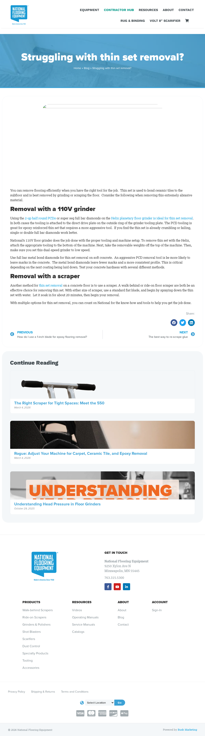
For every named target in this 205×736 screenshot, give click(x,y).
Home (77, 68)
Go (120, 703)
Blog (86, 68)
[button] (174, 322)
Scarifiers (28, 639)
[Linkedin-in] (126, 586)
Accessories (30, 668)
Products (31, 602)
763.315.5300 (114, 577)
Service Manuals (83, 625)
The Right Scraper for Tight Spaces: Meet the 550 (59, 403)
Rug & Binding (133, 21)
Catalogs (78, 632)
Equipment (89, 10)
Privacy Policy (16, 691)
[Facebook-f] (108, 586)
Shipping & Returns (43, 691)
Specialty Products (35, 653)
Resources (148, 10)
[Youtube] (117, 586)
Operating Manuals (85, 617)
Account (160, 602)
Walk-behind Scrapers (37, 610)
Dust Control (31, 646)
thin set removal (50, 285)
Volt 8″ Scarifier (165, 21)
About (168, 10)
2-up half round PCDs (40, 218)
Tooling (27, 661)
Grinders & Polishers (36, 625)
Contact (186, 10)
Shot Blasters (31, 632)
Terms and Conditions (74, 691)
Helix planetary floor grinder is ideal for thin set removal (152, 218)
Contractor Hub (119, 10)
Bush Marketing (187, 729)
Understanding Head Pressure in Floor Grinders (57, 504)
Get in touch (116, 552)
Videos (77, 610)
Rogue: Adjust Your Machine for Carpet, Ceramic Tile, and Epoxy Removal (80, 453)
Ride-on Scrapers (34, 617)
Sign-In (157, 610)
